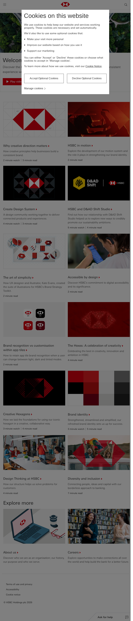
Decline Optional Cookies (87, 78)
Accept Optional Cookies (44, 78)
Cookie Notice (93, 66)
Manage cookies (33, 88)
